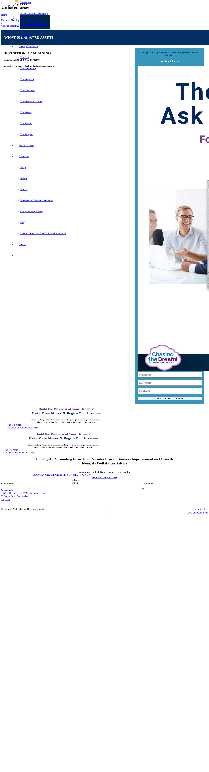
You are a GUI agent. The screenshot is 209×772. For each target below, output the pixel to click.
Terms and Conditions (197, 512)
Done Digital (37, 509)
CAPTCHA (47, 607)
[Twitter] (143, 489)
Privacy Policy (201, 509)
